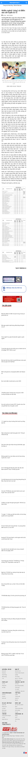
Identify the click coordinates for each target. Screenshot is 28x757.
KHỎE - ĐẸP (18, 703)
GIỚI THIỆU (4, 722)
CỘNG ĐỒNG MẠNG (6, 693)
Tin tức (3, 683)
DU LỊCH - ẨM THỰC (7, 703)
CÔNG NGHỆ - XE (19, 713)
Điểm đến (4, 704)
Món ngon (4, 710)
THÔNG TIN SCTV (6, 724)
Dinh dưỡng (17, 710)
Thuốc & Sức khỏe (19, 708)
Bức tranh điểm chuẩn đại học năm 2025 (11, 381)
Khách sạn (4, 706)
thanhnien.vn (23, 268)
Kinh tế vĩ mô (18, 671)
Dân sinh (4, 671)
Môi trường (4, 676)
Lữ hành (4, 708)
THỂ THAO (17, 693)
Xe (15, 721)
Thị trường (17, 676)
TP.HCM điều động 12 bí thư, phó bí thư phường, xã (13, 595)
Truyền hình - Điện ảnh (19, 691)
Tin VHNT (17, 689)
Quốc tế (16, 698)
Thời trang (17, 687)
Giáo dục (4, 672)
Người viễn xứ (5, 719)
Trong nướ (17, 696)
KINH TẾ (17, 669)
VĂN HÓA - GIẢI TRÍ (19, 682)
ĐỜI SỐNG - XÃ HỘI (6, 669)
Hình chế (4, 698)
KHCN (16, 715)
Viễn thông (17, 719)
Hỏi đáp (3, 687)
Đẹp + (16, 706)
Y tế (3, 678)
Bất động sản (18, 680)
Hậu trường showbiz (19, 685)
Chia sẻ (3, 694)
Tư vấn (16, 712)
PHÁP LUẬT (5, 682)
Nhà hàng (4, 712)
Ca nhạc (17, 683)
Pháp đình (4, 685)
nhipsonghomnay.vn (14, 2)
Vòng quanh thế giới (6, 715)
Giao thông (4, 674)
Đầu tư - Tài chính (18, 678)
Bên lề (16, 700)
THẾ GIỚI (4, 713)
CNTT (16, 717)
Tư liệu (3, 717)
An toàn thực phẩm (19, 704)
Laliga (16, 694)
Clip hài (3, 696)
